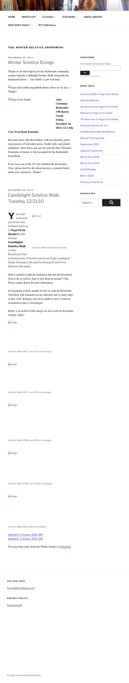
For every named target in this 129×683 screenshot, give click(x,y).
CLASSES (47, 16)
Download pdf (14, 605)
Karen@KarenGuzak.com (20, 588)
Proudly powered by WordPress (24, 675)
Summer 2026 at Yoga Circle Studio (99, 94)
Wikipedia (65, 546)
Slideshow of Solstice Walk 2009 (25, 538)
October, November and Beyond (97, 131)
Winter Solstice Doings (31, 62)
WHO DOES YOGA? (19, 25)
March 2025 (87, 175)
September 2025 (89, 144)
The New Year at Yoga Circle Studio (99, 119)
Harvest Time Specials (92, 138)
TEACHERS (68, 16)
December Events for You (94, 125)
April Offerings (88, 169)
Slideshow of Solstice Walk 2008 (25, 534)
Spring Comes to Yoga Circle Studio (99, 106)
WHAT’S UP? (29, 16)
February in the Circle (91, 182)
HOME (11, 16)
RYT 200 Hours (47, 25)
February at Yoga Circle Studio (96, 112)
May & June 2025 (89, 156)
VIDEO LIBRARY (93, 16)
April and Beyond (89, 100)
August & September (91, 150)
